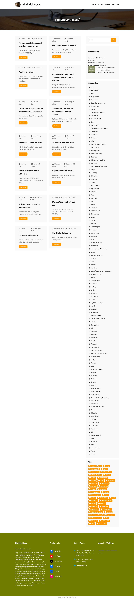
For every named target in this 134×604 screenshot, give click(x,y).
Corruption (94, 131)
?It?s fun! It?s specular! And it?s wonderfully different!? (31, 110)
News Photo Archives (98, 319)
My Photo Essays (97, 303)
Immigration (95, 233)
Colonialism (95, 125)
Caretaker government (98, 103)
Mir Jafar (94, 293)
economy (94, 173)
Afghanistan (95, 90)
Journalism (103, 498)
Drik (101, 480)
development (95, 150)
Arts (92, 93)
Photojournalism (96, 350)
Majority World (96, 274)
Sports (93, 410)
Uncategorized (96, 435)
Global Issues (95, 211)
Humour (93, 230)
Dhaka (93, 480)
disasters (94, 157)
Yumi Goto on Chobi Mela (63, 142)
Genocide (94, 208)
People (93, 341)
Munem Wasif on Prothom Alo (63, 203)
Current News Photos (98, 144)
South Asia (94, 403)
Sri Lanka (94, 413)
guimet (93, 217)
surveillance (95, 416)
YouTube (58, 556)
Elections (94, 179)
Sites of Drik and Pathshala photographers (99, 399)
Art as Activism (92, 60)
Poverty (93, 363)
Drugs (93, 169)
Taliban (93, 419)
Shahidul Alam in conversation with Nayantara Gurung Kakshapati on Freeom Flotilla (106, 70)
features (93, 192)
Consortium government (99, 128)
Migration (94, 284)
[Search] (113, 40)
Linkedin (57, 551)
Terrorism (94, 426)
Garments (94, 198)
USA (92, 438)
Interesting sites (96, 242)
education (111, 480)
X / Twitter (58, 561)
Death (93, 478)
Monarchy (94, 296)
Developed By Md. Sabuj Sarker (67, 597)
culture (93, 141)
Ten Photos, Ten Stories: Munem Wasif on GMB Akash (63, 111)
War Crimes (102, 524)
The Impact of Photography (96, 58)
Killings (93, 258)
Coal (92, 122)
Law (92, 261)
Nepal (93, 306)
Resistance (94, 376)
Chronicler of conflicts (28, 235)
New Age (94, 309)
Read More (23, 57)
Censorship (95, 106)
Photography (95, 347)
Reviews (93, 379)
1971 (92, 87)
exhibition (105, 483)
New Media (94, 312)
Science (93, 382)
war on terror (95, 448)
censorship (95, 472)
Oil (92, 328)
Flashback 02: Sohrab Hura (30, 142)
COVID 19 (94, 135)
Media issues (95, 280)
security (93, 385)
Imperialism (95, 236)
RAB (92, 366)
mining (93, 290)
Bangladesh (95, 97)
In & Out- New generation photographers (29, 206)
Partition (94, 334)
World (93, 454)
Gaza (93, 489)
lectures (93, 265)
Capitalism (94, 100)
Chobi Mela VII (96, 119)
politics (93, 360)
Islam (93, 252)
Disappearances (96, 154)
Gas (92, 201)
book (105, 469)
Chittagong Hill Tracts (98, 112)
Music (93, 299)
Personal (94, 344)
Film (92, 195)
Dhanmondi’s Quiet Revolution (97, 65)
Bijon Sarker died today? (62, 170)
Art (100, 466)
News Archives (96, 315)
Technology (95, 422)
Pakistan (94, 331)
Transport (94, 429)
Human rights (95, 227)
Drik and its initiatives (98, 160)
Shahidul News (31, 5)
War (92, 445)
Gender (93, 204)
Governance (95, 214)
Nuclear (93, 322)
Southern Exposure (97, 407)
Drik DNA (94, 163)
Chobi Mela (94, 116)
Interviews (94, 246)
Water (93, 451)
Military (93, 287)
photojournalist (96, 357)
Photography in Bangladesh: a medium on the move (31, 45)
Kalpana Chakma (96, 255)
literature (94, 268)
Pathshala (94, 338)
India (92, 239)
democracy (103, 478)
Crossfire (94, 138)
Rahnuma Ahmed (96, 369)
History (93, 223)
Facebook (58, 566)
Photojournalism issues (99, 353)
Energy (93, 182)
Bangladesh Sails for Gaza (96, 63)
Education (94, 176)
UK (92, 432)
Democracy (95, 147)
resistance (111, 515)
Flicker (57, 571)
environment (95, 185)
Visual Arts (105, 521)
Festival (94, 486)
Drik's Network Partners (99, 166)
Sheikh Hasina (95, 391)
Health (93, 220)
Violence (94, 441)
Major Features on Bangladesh (101, 271)
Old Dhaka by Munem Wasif (64, 45)
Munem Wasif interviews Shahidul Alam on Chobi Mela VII (63, 77)
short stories (95, 395)
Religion (93, 372)
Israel (93, 498)
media (93, 277)
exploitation (95, 188)
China (93, 109)
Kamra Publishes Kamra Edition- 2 (29, 172)
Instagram (58, 576)
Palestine (105, 506)
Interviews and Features (99, 249)
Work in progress (26, 72)
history (106, 492)
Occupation (95, 325)
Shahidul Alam (95, 388)
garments (104, 486)
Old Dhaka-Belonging (61, 233)
